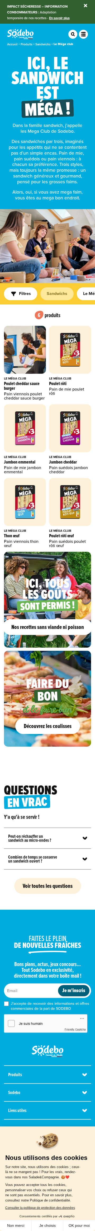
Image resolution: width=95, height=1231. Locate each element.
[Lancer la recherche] (72, 34)
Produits (26, 44)
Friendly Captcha (75, 1029)
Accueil (12, 44)
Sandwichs (43, 44)
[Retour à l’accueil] (47, 1051)
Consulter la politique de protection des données (40, 1208)
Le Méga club (63, 44)
